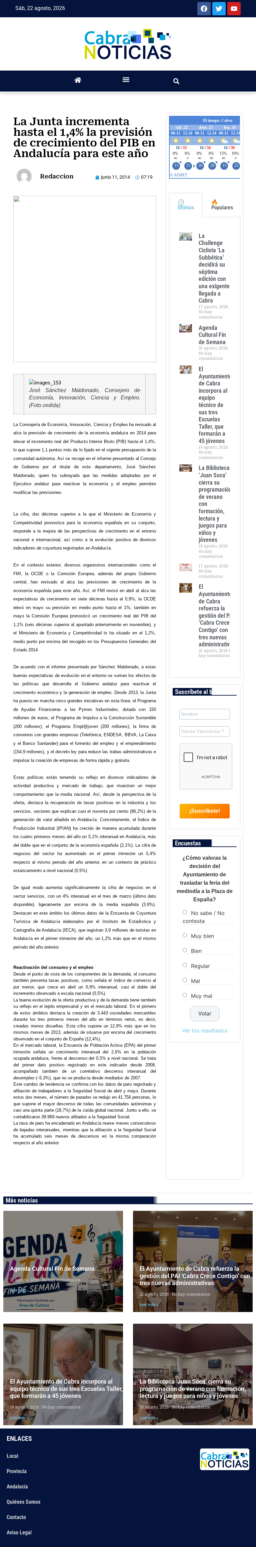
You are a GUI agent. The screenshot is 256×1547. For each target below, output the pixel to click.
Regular (200, 966)
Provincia (17, 1471)
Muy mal (201, 996)
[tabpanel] (204, 447)
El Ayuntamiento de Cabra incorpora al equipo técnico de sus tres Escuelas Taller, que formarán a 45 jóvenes (215, 404)
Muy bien (202, 936)
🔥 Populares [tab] (222, 205)
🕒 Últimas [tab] (186, 205)
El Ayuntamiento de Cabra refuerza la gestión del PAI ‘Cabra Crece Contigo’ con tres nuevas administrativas (217, 615)
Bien (196, 951)
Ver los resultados (204, 1030)
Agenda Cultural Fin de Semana (212, 334)
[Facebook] (204, 8)
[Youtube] (234, 8)
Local (12, 1456)
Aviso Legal (19, 1532)
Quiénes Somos (23, 1502)
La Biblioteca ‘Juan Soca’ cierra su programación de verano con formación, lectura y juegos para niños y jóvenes (193, 1388)
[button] (126, 79)
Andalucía (17, 1486)
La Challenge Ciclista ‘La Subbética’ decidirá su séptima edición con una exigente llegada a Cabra (214, 268)
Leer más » (19, 1290)
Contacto (16, 1517)
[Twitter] (219, 8)
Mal (195, 981)
